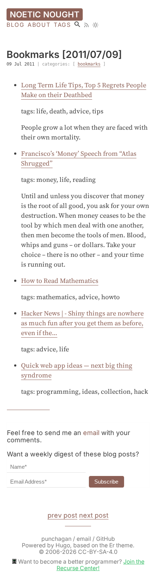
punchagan (57, 538)
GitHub (105, 538)
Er (112, 545)
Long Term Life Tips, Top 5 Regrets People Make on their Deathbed (83, 89)
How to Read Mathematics (59, 280)
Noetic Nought (44, 14)
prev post (62, 515)
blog (15, 25)
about (39, 25)
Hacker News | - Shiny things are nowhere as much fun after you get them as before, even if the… (82, 323)
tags (62, 25)
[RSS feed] (86, 25)
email (91, 432)
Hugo (63, 545)
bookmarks (89, 64)
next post (93, 515)
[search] (77, 24)
